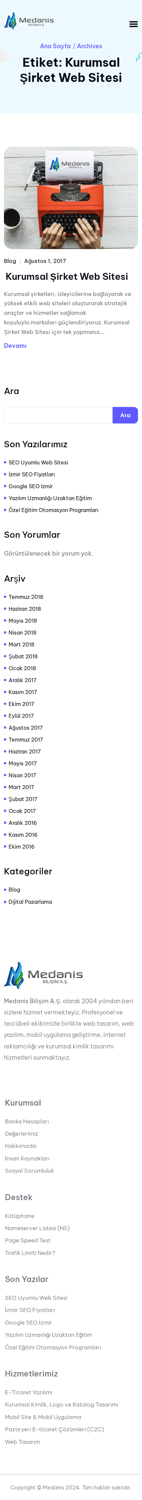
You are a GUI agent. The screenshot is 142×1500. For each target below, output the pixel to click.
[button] (133, 24)
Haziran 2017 (25, 751)
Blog (10, 261)
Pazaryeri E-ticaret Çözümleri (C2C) (54, 1429)
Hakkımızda (20, 1146)
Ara (11, 391)
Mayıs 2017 (23, 763)
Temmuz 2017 (26, 739)
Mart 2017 (21, 787)
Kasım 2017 (23, 692)
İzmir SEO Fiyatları (32, 474)
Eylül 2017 (21, 716)
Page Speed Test (28, 1240)
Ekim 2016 (22, 846)
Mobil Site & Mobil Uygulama (43, 1417)
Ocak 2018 (22, 668)
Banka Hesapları (27, 1121)
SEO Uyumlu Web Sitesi (38, 462)
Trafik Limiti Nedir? (30, 1253)
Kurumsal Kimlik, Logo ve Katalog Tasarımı (61, 1404)
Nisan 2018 (22, 632)
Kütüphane (19, 1216)
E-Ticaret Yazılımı (28, 1392)
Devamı (15, 346)
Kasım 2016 (23, 834)
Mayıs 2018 (23, 620)
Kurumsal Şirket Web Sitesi (67, 276)
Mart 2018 (21, 644)
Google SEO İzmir (31, 486)
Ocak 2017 (22, 811)
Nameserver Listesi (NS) (37, 1228)
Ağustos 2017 (26, 727)
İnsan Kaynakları (27, 1158)
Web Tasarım (22, 1442)
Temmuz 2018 (26, 597)
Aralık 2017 (23, 680)
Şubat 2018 (23, 656)
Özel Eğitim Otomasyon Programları (53, 510)
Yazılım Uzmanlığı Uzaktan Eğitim (50, 498)
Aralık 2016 (23, 823)
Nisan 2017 (22, 775)
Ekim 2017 (21, 704)
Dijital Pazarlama (30, 901)
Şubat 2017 (23, 799)
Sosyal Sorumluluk (29, 1170)
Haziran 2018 (25, 608)
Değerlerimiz (21, 1133)
